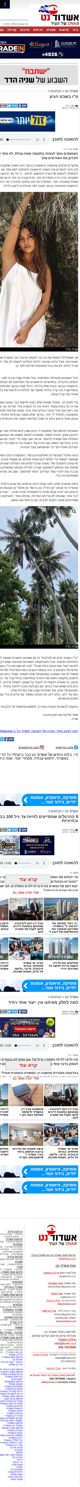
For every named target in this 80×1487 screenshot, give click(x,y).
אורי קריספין (49, 1311)
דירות (20, 1459)
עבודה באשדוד (14, 1430)
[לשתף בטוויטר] (12, 107)
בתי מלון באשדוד (14, 1376)
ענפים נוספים (16, 1264)
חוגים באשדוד (15, 1410)
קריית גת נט (16, 1447)
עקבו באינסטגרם (29, 747)
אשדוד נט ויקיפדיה (13, 1425)
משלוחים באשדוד (13, 1386)
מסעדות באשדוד (14, 1388)
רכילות (38, 30)
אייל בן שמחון (16, 1364)
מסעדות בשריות (14, 1246)
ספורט (51, 30)
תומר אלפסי (16, 1474)
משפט (19, 1327)
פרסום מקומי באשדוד (11, 1371)
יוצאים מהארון (12, 1236)
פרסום (19, 1452)
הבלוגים (56, 91)
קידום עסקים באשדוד (11, 1374)
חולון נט (18, 1450)
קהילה (11, 30)
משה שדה (17, 1464)
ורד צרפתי (17, 1462)
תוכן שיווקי (17, 1319)
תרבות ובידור (15, 1256)
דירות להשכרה (15, 1472)
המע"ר (19, 1467)
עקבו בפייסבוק (65, 747)
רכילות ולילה (15, 1231)
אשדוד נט (71, 91)
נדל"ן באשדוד (15, 1354)
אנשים (8, 1269)
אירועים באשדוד (14, 1406)
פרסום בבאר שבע (13, 1398)
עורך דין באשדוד (14, 1445)
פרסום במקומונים (14, 1381)
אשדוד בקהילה (13, 1287)
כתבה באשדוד (15, 1432)
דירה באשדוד (16, 1437)
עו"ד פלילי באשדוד (13, 1440)
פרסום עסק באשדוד (12, 1357)
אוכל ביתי (17, 1249)
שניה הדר (67, 149)
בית (75, 30)
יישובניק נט (16, 1379)
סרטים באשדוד (15, 1352)
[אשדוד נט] (52, 1246)
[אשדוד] (54, 26)
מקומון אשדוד (15, 1384)
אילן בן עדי (17, 1457)
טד (70, 873)
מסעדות (18, 1244)
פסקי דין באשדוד (14, 1329)
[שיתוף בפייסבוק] (22, 107)
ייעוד (70, 1055)
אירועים (19, 1284)
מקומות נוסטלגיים (13, 1312)
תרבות (25, 30)
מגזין (20, 1266)
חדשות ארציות (15, 1241)
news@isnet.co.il (66, 1321)
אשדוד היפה (16, 1289)
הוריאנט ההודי (15, 1476)
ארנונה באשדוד (14, 1413)
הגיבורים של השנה (13, 1274)
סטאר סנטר (16, 1479)
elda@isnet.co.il (66, 1304)
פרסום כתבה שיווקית (12, 1428)
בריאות (19, 1324)
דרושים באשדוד (14, 1408)
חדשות (64, 30)
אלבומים (17, 1281)
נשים (20, 1345)
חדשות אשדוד (14, 1239)
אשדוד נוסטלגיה (13, 1309)
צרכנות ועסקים (14, 1317)
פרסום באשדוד (14, 1423)
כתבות (19, 1269)
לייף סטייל (16, 1322)
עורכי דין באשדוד (14, 1415)
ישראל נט (18, 1359)
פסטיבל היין (16, 1469)
